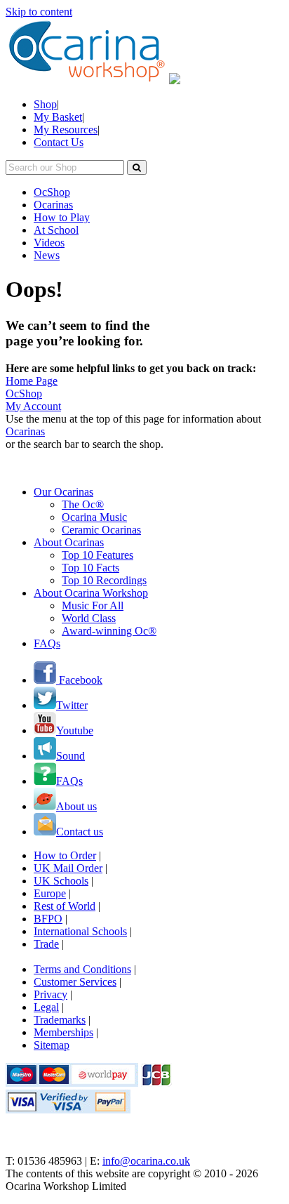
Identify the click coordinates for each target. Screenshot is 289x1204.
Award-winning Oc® (109, 631)
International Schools (80, 931)
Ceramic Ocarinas (101, 530)
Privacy (50, 994)
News (47, 255)
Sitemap (51, 1045)
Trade (46, 944)
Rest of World (64, 906)
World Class (89, 618)
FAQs (47, 643)
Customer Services (75, 982)
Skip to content (39, 12)
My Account (33, 406)
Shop (45, 104)
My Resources (66, 129)
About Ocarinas (69, 542)
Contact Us (58, 142)
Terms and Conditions (82, 969)
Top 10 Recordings (104, 580)
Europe (50, 893)
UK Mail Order (68, 868)
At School (56, 230)
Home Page (32, 381)
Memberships (63, 1032)
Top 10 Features (97, 555)
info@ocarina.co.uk (146, 1161)
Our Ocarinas (63, 492)
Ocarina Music (94, 517)
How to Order (65, 855)
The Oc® (83, 504)
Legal (46, 1007)
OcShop (52, 192)
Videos (49, 243)
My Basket (58, 117)
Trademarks (60, 1020)
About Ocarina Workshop (91, 593)
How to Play (62, 217)
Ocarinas (53, 205)
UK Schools (61, 881)
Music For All (92, 605)
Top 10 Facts (90, 568)
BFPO (48, 919)
